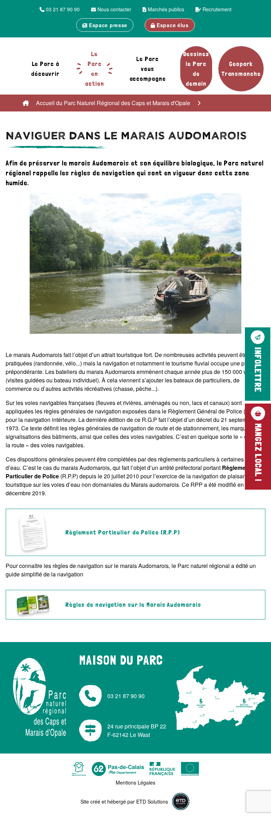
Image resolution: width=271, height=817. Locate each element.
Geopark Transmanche (241, 68)
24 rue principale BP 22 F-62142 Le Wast (136, 730)
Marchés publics (165, 9)
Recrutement (216, 9)
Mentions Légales (135, 782)
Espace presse (107, 25)
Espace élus (171, 25)
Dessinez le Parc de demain (196, 68)
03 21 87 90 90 (62, 9)
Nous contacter (113, 9)
